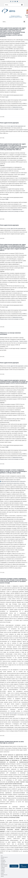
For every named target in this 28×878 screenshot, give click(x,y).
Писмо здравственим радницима (9, 122)
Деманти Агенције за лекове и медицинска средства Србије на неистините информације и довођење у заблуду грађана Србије (13, 471)
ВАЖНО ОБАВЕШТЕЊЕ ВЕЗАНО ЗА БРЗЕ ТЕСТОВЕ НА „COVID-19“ (12, 742)
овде (6, 307)
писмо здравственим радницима (15, 126)
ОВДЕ (6, 199)
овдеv (6, 96)
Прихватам (14, 866)
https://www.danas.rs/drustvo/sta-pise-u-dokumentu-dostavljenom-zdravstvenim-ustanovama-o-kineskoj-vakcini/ (13, 483)
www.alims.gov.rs (14, 713)
